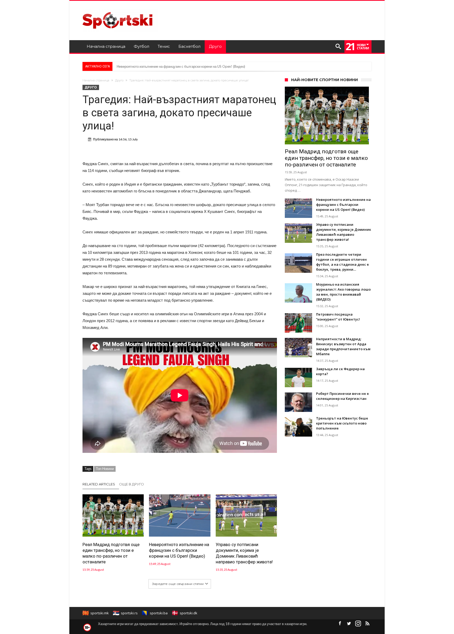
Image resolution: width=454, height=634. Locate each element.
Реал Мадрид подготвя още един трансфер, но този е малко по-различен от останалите (111, 553)
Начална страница (95, 80)
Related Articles (98, 484)
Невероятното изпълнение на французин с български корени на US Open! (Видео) (181, 66)
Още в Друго (131, 484)
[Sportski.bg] (120, 8)
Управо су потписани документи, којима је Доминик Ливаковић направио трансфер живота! (244, 553)
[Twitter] (349, 623)
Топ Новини (105, 469)
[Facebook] (340, 623)
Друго (119, 80)
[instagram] (358, 623)
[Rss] (367, 623)
